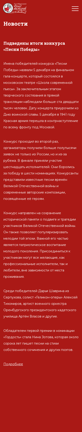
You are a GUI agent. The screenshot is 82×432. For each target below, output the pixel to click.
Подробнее (13, 364)
